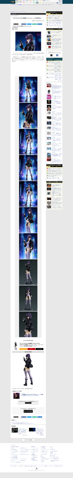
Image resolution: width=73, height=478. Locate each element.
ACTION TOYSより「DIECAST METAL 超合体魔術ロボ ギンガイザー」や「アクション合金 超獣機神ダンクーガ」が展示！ (57, 204)
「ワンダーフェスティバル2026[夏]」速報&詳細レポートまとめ (56, 185)
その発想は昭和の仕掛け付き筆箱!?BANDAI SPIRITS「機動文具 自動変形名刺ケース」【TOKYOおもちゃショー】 (57, 88)
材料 (48, 4)
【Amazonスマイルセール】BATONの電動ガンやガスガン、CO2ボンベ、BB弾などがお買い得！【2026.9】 (55, 23)
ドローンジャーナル (14, 454)
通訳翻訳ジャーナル (45, 451)
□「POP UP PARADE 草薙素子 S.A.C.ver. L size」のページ (22, 423)
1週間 (56, 13)
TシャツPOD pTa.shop (54, 457)
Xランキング (51, 58)
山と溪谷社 (33, 454)
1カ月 (60, 13)
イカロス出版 (43, 446)
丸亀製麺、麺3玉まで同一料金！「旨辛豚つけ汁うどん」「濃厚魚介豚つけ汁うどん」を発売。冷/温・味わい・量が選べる (55, 171)
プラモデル (24, 4)
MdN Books (43, 457)
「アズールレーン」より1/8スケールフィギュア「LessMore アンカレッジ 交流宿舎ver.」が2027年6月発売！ (57, 145)
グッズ (40, 4)
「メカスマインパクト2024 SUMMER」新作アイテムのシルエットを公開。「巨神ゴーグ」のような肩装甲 (40, 431)
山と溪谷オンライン (35, 455)
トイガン (33, 4)
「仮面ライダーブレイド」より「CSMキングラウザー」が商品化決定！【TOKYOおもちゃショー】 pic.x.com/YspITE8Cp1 (55, 62)
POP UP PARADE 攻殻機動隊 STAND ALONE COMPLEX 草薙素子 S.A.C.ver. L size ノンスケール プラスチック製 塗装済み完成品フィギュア (31, 345)
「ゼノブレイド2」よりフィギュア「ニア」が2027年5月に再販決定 (56, 107)
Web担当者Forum (14, 449)
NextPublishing (23, 460)
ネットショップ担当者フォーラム (25, 449)
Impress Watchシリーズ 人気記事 (54, 165)
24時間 (52, 13)
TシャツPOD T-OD (35, 451)
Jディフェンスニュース (45, 449)
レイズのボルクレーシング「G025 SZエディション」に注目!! (57, 35)
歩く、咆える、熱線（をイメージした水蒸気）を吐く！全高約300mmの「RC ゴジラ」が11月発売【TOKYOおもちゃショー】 (57, 162)
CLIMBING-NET (34, 457)
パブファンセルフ (53, 454)
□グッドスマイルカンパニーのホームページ (19, 422)
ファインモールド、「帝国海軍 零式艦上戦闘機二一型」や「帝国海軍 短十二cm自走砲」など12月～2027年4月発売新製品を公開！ (55, 21)
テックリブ (42, 460)
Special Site (51, 29)
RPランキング (50, 60)
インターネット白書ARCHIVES (16, 462)
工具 (45, 4)
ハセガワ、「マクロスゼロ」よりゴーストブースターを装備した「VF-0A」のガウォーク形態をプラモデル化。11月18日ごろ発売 (55, 25)
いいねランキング (58, 60)
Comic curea (53, 449)
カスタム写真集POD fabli (55, 458)
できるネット (13, 460)
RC (37, 4)
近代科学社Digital (35, 460)
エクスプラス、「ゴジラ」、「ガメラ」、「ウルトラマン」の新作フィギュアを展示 (57, 206)
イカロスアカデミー (45, 454)
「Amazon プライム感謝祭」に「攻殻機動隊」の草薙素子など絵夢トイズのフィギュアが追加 (22, 431)
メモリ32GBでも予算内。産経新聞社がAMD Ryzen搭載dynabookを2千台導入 (56, 39)
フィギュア (29, 4)
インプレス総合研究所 (15, 451)
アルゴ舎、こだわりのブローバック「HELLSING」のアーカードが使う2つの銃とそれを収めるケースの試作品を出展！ (57, 200)
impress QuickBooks (54, 451)
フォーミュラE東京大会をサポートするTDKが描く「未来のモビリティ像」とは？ (57, 43)
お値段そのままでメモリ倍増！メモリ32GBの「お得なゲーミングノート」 (56, 47)
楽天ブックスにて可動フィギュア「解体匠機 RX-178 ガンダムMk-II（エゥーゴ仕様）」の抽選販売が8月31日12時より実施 (57, 93)
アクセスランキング (52, 12)
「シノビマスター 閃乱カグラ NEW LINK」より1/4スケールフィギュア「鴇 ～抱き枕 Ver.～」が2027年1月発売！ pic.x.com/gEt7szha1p (55, 70)
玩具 (43, 4)
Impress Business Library (24, 451)
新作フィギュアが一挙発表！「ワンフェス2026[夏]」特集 (55, 182)
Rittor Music (33, 446)
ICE (50, 446)
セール (52, 4)
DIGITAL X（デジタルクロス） (25, 454)
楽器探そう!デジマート (35, 449)
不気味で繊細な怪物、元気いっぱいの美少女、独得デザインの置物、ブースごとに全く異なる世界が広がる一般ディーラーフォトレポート (57, 190)
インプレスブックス (24, 458)
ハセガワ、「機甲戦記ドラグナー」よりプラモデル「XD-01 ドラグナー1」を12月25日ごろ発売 (55, 16)
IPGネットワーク (52, 455)
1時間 (48, 13)
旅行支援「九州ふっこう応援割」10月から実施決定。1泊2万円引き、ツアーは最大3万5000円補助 (55, 174)
